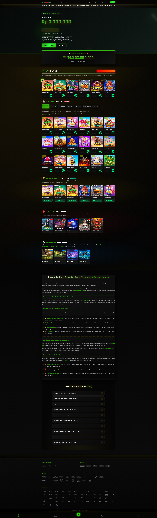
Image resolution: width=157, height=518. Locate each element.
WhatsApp (55, 516)
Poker (77, 2)
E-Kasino (99, 2)
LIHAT (47, 190)
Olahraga (57, 2)
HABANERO (62, 106)
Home (18, 516)
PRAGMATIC (45, 105)
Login (138, 516)
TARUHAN (47, 254)
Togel (92, 2)
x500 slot (86, 300)
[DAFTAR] (78, 514)
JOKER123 (95, 106)
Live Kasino (70, 2)
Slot (63, 2)
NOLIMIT (70, 106)
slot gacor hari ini (94, 312)
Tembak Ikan (84, 2)
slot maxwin (65, 360)
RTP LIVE (61, 45)
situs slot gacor (88, 283)
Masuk (106, 2)
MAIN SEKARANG (49, 45)
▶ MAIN (47, 85)
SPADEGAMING (78, 106)
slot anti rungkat (106, 348)
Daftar (112, 2)
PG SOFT (54, 106)
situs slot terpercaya (79, 290)
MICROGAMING (87, 106)
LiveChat (101, 516)
